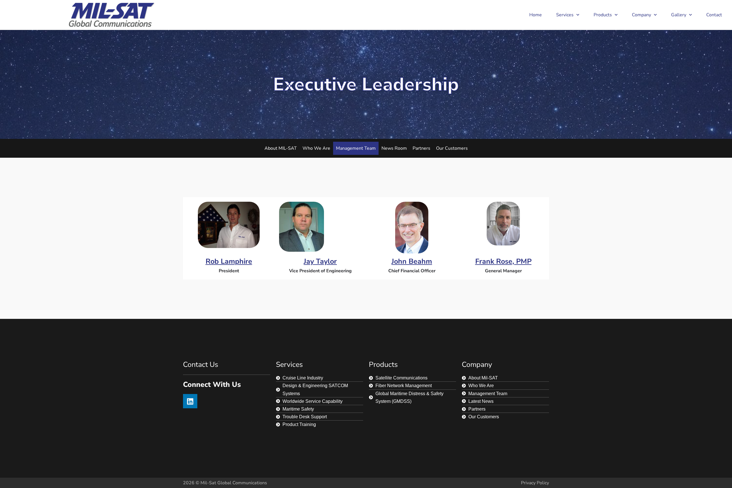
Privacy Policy (535, 483)
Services (565, 15)
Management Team (356, 148)
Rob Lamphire (229, 261)
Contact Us (200, 364)
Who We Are (316, 148)
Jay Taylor (320, 261)
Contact (714, 15)
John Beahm (411, 261)
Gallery (678, 15)
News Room (394, 148)
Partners (421, 148)
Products (603, 15)
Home (535, 15)
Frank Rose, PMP (503, 261)
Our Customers (452, 148)
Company (641, 15)
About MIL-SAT (280, 148)
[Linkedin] (190, 401)
